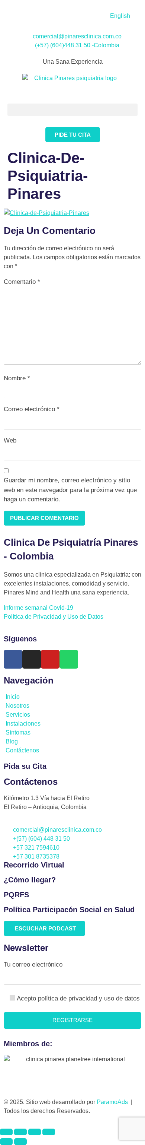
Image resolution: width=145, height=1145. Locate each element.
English (120, 16)
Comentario (22, 281)
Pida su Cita (25, 766)
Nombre (17, 378)
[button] (72, 110)
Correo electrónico (31, 409)
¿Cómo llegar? (30, 880)
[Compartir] (34, 1132)
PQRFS (16, 895)
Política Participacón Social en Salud (69, 909)
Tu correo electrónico (33, 964)
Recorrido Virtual (34, 865)
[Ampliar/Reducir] (6, 1132)
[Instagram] (31, 659)
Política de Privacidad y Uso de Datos (55, 616)
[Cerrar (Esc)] (48, 1132)
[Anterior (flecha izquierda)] (6, 1141)
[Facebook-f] (13, 659)
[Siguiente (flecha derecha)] (20, 1141)
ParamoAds (114, 1102)
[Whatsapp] (68, 659)
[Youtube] (50, 659)
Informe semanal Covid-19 (38, 608)
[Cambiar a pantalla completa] (20, 1132)
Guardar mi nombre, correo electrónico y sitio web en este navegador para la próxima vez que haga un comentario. (70, 490)
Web (10, 440)
